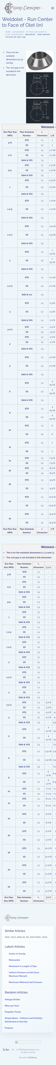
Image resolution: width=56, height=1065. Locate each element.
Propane (9, 1028)
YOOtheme (32, 1057)
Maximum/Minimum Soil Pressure (25, 982)
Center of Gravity (17, 954)
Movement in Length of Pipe (23, 966)
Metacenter (14, 960)
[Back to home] (23, 8)
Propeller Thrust (13, 1012)
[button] (52, 8)
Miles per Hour (12, 1006)
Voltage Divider (12, 999)
